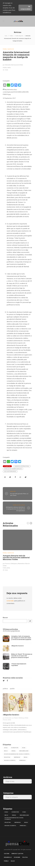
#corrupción (14, 747)
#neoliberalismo (23, 750)
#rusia (25, 757)
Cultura (6, 853)
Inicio (6, 35)
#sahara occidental (10, 760)
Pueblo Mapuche (19, 35)
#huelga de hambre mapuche (13, 468)
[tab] (10, 629)
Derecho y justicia (17, 853)
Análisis (13, 491)
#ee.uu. (6, 750)
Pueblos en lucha (19, 505)
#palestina (7, 757)
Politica (25, 857)
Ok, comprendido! (26, 8)
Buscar (5, 617)
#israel (14, 750)
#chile (5, 747)
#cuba (23, 747)
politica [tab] (5, 688)
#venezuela (22, 760)
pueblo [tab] (12, 688)
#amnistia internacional (22, 466)
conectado (10, 601)
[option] (17, 550)
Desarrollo (8, 857)
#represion (17, 757)
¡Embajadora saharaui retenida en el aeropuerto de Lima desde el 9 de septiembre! (15, 508)
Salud (13, 861)
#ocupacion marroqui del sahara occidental (17, 754)
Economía (17, 857)
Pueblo (11, 35)
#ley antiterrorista (10, 471)
